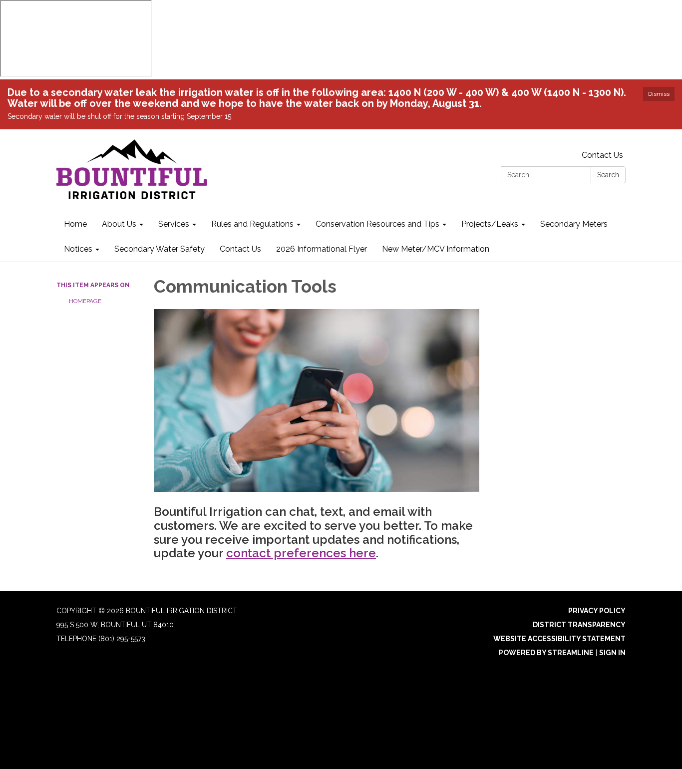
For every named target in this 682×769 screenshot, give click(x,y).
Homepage (85, 301)
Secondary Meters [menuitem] (574, 224)
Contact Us (602, 155)
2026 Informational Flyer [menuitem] (321, 249)
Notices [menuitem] (78, 249)
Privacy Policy (597, 611)
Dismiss (659, 93)
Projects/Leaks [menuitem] (489, 224)
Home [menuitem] (75, 224)
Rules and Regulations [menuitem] (252, 224)
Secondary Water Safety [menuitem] (159, 249)
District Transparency (579, 625)
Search (608, 175)
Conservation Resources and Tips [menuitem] (377, 224)
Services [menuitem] (173, 224)
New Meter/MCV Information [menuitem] (435, 249)
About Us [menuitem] (119, 224)
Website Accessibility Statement (559, 639)
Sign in (612, 653)
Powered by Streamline (546, 653)
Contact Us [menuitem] (240, 249)
